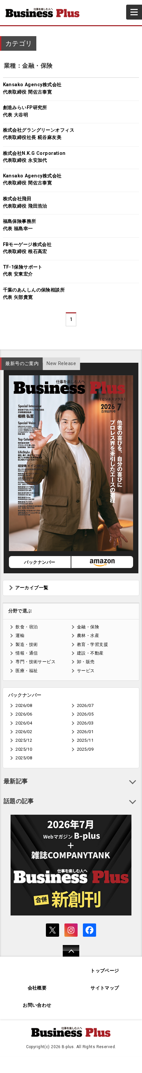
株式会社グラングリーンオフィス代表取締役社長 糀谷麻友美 (38, 133)
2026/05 (85, 714)
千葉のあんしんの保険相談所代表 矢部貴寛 (34, 293)
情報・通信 (27, 653)
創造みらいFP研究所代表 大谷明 (25, 111)
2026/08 (24, 705)
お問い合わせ (37, 1005)
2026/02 (24, 731)
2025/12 (24, 740)
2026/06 (24, 714)
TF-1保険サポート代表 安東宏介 (23, 270)
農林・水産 (88, 635)
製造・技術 (27, 644)
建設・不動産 (90, 653)
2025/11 (85, 740)
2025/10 (24, 749)
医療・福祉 (27, 670)
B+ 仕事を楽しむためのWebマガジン (45, 12)
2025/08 (24, 757)
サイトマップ (104, 988)
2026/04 (24, 723)
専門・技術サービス (35, 661)
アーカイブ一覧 (32, 588)
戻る (67, 955)
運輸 (20, 635)
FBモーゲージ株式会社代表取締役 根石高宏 (27, 248)
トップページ (104, 971)
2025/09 (85, 749)
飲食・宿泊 (27, 626)
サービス (86, 670)
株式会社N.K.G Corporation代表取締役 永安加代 (34, 157)
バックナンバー (39, 562)
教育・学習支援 (92, 644)
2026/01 (85, 731)
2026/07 (85, 705)
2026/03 (85, 723)
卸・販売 (86, 661)
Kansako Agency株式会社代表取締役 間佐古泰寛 (32, 88)
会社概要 (37, 988)
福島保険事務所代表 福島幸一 (19, 225)
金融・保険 (88, 626)
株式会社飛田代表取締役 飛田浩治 (25, 202)
